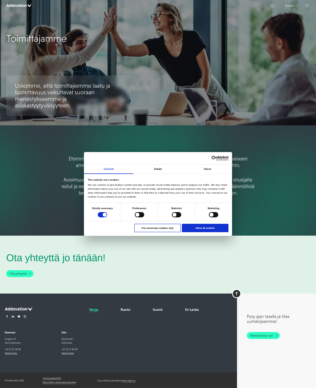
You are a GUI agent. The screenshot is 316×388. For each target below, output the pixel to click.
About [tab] (207, 169)
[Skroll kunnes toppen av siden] (236, 293)
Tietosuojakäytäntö (52, 378)
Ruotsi (125, 310)
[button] (307, 6)
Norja (93, 310)
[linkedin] (13, 316)
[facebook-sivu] (7, 316)
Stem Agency (128, 380)
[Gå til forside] (18, 309)
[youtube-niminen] (19, 316)
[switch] (139, 214)
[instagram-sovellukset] (25, 316)
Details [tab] (158, 169)
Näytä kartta (11, 353)
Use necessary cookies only (157, 228)
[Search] (272, 6)
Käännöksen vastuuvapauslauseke (59, 382)
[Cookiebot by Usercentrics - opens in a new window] (214, 158)
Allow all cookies (205, 228)
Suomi (157, 310)
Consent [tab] (109, 169)
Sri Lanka (192, 310)
